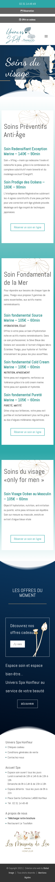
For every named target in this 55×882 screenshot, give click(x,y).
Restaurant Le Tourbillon (20, 823)
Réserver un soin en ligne (27, 227)
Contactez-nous (16, 757)
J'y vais (17, 644)
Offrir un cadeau (28, 19)
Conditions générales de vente (23, 752)
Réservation (28, 10)
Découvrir (27, 703)
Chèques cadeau (16, 747)
